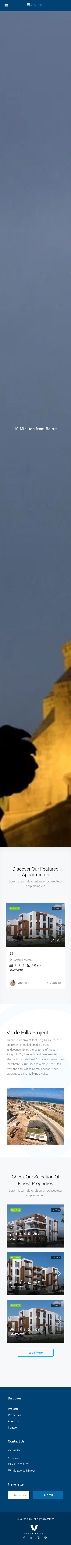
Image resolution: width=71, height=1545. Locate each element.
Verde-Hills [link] (23, 983)
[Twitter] (32, 1538)
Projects (13, 1408)
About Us (13, 1421)
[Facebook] (25, 1538)
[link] (35, 925)
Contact (12, 1427)
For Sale (56, 908)
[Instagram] (39, 1538)
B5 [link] (11, 953)
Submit (48, 1495)
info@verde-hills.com (24, 1470)
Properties (14, 1415)
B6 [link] (12, 1276)
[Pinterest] (46, 1538)
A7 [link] (12, 1228)
